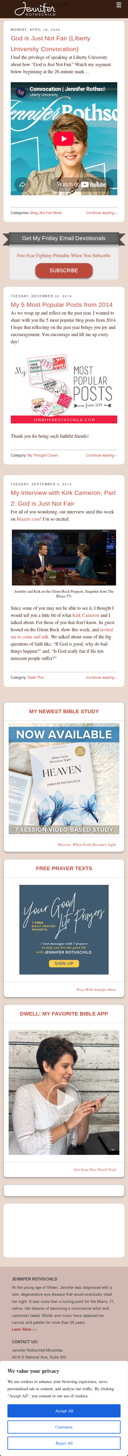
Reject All (64, 1443)
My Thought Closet (42, 455)
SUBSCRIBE (64, 270)
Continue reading (101, 212)
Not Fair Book (51, 212)
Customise (64, 1427)
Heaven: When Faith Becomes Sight (87, 844)
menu (119, 5)
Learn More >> (24, 1329)
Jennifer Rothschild (36, 9)
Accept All (64, 1411)
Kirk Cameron (85, 615)
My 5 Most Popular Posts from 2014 (62, 304)
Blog (34, 212)
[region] (64, 1408)
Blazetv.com (28, 519)
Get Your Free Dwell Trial (95, 1169)
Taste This (35, 677)
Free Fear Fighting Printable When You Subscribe (64, 255)
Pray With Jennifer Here (96, 989)
